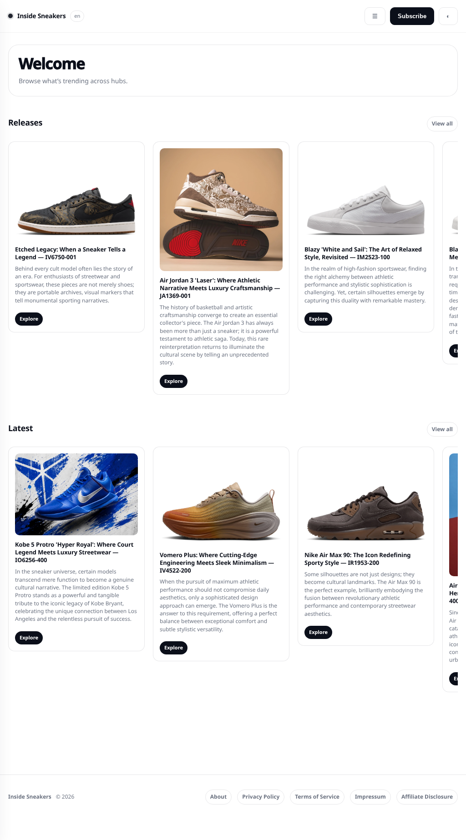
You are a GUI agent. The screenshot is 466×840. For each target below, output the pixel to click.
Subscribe (412, 16)
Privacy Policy (260, 796)
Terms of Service (317, 796)
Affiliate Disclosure (427, 796)
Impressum (370, 796)
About (218, 796)
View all (442, 123)
